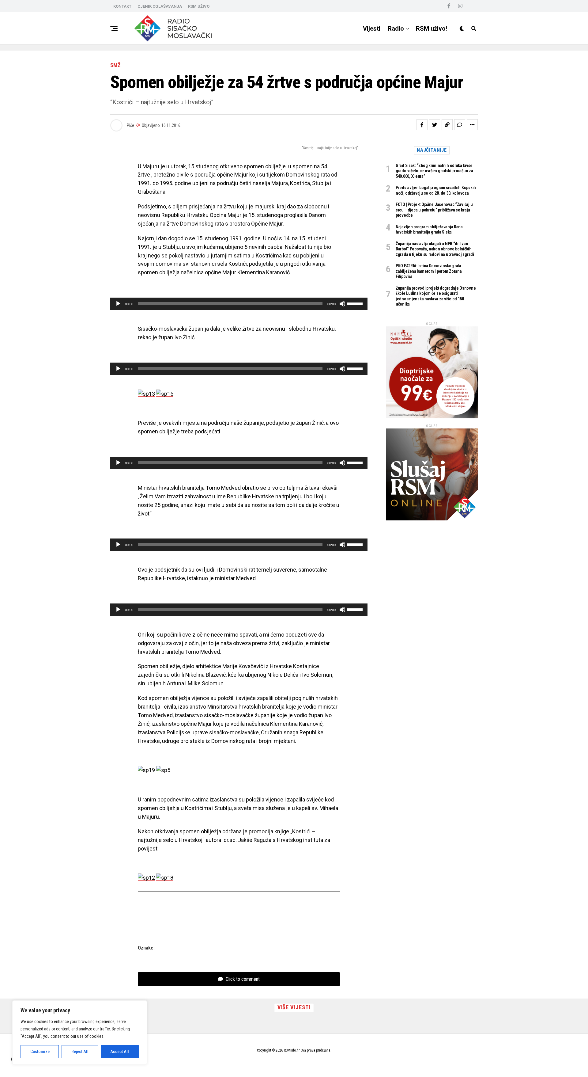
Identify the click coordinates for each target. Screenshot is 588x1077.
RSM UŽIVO (198, 6)
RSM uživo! (431, 28)
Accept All (119, 1051)
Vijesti (371, 28)
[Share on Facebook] (422, 124)
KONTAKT (122, 6)
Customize (40, 1051)
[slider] (355, 303)
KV (138, 125)
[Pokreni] (118, 304)
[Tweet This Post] (434, 124)
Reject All (80, 1051)
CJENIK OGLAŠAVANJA (160, 6)
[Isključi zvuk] (342, 304)
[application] (239, 304)
